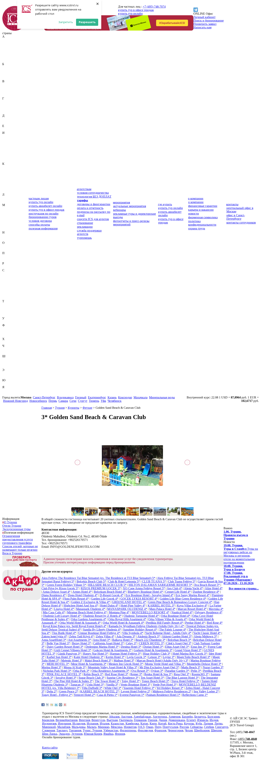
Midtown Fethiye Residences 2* (171, 691)
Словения (8, 297)
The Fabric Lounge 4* (172, 629)
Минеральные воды (162, 397)
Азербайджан (11, 46)
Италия (7, 160)
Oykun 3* (157, 670)
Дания (6, 119)
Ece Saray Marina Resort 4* (193, 595)
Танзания (8, 308)
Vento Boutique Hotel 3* (135, 684)
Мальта (7, 218)
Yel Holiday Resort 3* (169, 688)
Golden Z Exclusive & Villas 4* (90, 602)
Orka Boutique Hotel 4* (175, 615)
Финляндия (9, 332)
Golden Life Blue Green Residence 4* (183, 598)
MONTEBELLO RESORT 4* (150, 612)
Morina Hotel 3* (51, 667)
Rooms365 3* (200, 674)
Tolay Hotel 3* (131, 681)
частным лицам (38, 198)
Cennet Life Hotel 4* (178, 591)
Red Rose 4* (215, 622)
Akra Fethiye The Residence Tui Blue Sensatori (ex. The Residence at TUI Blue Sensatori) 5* (98, 578)
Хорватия (8, 342)
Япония (7, 394)
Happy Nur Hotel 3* (95, 653)
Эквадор (7, 373)
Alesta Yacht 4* (193, 588)
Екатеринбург (97, 397)
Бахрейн (7, 67)
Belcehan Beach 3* (179, 639)
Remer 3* (136, 674)
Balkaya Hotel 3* (122, 639)
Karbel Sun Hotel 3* (59, 657)
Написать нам (202, 27)
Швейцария (10, 359)
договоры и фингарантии (93, 204)
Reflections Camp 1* (195, 694)
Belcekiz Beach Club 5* (91, 581)
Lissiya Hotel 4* (64, 609)
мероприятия (121, 202)
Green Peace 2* (68, 691)
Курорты (73, 407)
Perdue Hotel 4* (195, 622)
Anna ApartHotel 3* (53, 639)
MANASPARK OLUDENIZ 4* (127, 609)
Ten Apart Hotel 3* (152, 677)
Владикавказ (65, 397)
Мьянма (7, 229)
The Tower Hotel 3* (107, 681)
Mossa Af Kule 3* (75, 667)
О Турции (10, 522)
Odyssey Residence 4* (208, 612)
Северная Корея (12, 277)
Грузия (6, 112)
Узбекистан (9, 321)
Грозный (80, 397)
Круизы (189, 723)
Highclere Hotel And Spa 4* (81, 605)
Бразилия (8, 77)
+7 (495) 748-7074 (154, 6)
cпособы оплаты (39, 224)
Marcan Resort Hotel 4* (192, 609)
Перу (5, 256)
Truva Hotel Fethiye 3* (185, 681)
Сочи (73, 400)
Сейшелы (8, 287)
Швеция (7, 363)
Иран (5, 150)
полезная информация (43, 228)
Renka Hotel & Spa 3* (158, 674)
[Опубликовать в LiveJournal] (47, 704)
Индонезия (9, 143)
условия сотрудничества (93, 192)
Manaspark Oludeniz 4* (90, 609)
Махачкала (141, 397)
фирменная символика (203, 217)
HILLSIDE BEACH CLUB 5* (107, 584)
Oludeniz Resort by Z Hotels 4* (102, 615)
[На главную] (14, 29)
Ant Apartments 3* (79, 639)
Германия (8, 105)
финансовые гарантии (202, 206)
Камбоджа (9, 170)
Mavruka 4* (216, 609)
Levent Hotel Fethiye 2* (135, 691)
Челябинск (115, 400)
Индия (6, 139)
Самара (63, 400)
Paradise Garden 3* (177, 670)
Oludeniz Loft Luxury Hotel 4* (62, 615)
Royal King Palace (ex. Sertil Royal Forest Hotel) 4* (74, 626)
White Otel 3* (112, 688)
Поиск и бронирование (208, 20)
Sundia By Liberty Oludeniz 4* (102, 629)
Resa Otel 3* (182, 674)
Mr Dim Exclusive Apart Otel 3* (159, 667)
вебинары (119, 210)
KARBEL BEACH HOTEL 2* (99, 691)
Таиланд (7, 304)
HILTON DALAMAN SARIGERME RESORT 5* (160, 584)
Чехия (6, 352)
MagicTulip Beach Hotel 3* (193, 657)
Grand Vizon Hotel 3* (188, 650)
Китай (6, 181)
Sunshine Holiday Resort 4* (140, 629)
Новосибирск (38, 400)
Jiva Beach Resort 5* (207, 584)
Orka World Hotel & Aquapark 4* (80, 622)
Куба (5, 187)
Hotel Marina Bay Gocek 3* (190, 653)
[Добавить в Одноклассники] (51, 704)
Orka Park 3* (81, 670)
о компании (195, 198)
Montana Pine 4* (119, 612)
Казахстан (8, 167)
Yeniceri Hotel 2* (84, 694)
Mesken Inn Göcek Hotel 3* (126, 664)
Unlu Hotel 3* (95, 684)
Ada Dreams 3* (125, 636)
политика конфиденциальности (202, 223)
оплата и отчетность (90, 208)
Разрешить (87, 22)
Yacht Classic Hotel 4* (207, 633)
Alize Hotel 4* (214, 588)
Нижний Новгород (15, 400)
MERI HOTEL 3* (58, 664)
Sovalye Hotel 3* (65, 677)
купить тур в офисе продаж (136, 10)
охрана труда (196, 228)
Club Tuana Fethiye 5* (182, 581)
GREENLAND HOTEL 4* (129, 602)
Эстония (7, 376)
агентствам (84, 189)
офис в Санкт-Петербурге (235, 217)
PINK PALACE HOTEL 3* (64, 674)
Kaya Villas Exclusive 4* (192, 605)
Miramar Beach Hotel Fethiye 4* (87, 612)
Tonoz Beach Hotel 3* (155, 681)
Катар (6, 174)
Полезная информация (18, 532)
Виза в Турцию (12, 553)
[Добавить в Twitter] (56, 704)
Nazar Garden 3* (213, 667)
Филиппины (10, 328)
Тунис (6, 311)
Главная (46, 407)
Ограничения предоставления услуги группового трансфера (17, 539)
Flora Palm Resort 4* (76, 598)
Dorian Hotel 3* (153, 646)
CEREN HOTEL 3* (151, 643)
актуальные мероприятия (129, 206)
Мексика (8, 225)
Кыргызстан (10, 191)
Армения (8, 60)
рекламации (85, 226)
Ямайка (7, 390)
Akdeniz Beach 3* (148, 636)
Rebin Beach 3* (93, 674)
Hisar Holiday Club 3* (156, 653)
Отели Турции (11, 525)
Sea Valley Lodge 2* (206, 691)
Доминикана (10, 122)
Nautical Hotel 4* (182, 612)
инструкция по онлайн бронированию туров (43, 215)
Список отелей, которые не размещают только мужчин (20, 548)
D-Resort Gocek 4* (111, 595)
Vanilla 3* (112, 684)
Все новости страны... (244, 588)
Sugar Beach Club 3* (92, 677)
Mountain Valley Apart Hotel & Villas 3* (112, 667)
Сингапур (8, 294)
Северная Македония (9, 282)
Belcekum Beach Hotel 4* (110, 591)
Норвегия (8, 239)
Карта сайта (50, 747)
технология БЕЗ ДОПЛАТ (94, 196)
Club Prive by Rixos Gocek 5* (60, 588)
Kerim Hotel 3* (115, 657)
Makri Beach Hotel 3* (98, 660)
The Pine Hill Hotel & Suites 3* (73, 681)
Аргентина (9, 57)
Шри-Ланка (10, 366)
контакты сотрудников (241, 222)
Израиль (7, 136)
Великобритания (13, 84)
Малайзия (8, 211)
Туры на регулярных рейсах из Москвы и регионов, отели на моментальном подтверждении (241, 554)
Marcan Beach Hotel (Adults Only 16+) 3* (162, 660)
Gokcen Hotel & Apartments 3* (112, 650)
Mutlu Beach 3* (191, 667)
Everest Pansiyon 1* (132, 694)
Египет (7, 129)
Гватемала (8, 101)
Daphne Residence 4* (206, 591)
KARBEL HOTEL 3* (161, 605)
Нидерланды (10, 235)
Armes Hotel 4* (82, 591)
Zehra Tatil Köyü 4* (81, 636)
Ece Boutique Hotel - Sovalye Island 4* (149, 595)
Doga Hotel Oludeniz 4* (83, 595)
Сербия (7, 290)
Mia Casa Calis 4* (54, 612)
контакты (232, 204)
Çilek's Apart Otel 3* (178, 643)
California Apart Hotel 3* (108, 643)
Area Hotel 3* (101, 639)
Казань (112, 397)
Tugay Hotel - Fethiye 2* (56, 694)
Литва (6, 201)
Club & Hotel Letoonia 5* (124, 581)
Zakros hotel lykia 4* (54, 636)
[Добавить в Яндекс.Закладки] (64, 704)
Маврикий (9, 208)
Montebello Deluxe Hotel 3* (204, 664)
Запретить (65, 22)
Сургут (82, 400)
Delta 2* (52, 691)
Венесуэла (9, 91)
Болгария (8, 74)
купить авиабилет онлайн (45, 206)
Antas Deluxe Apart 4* (57, 591)
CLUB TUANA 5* (154, 581)
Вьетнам (7, 95)
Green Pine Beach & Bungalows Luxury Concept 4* (180, 602)
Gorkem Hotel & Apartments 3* (153, 650)
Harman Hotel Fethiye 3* (125, 653)
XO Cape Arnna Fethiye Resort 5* (144, 588)
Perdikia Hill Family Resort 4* (164, 622)
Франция (8, 335)
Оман (6, 249)
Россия (6, 266)
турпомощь (84, 237)
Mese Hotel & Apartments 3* (88, 664)
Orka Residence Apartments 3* (110, 670)
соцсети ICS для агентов (93, 219)
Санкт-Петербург (44, 397)
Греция (6, 108)
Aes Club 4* (174, 588)
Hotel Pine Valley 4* (133, 605)
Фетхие (87, 407)
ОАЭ (5, 246)
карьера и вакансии (201, 209)
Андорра (8, 53)
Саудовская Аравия (15, 273)
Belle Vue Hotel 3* (58, 643)
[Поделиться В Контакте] (60, 704)
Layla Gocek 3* (136, 657)
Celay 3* (131, 643)
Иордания (8, 146)
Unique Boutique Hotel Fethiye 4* (99, 633)
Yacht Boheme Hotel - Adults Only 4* (168, 633)
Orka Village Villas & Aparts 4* (167, 619)
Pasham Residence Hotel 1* (163, 694)
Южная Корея (11, 383)
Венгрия (7, 88)
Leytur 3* (169, 657)
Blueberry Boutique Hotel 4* (145, 591)
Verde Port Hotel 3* (165, 684)
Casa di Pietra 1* (107, 694)
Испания (8, 156)
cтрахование (85, 223)
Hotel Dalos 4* (109, 605)
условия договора (40, 220)
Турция (7, 315)
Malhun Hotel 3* (124, 660)
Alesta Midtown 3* (205, 636)
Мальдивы (9, 215)
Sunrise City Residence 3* (123, 677)
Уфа (103, 400)
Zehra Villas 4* (105, 636)
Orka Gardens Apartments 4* (88, 619)
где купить (165, 204)
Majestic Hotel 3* (72, 660)
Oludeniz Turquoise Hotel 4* (141, 615)
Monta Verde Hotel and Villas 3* (165, 664)
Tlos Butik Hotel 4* (64, 633)
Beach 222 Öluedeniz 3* (150, 639)
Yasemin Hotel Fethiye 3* (139, 688)
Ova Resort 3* (140, 670)
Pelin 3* (196, 670)
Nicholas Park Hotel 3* (57, 670)
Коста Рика (9, 184)
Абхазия (7, 40)
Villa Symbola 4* (132, 633)
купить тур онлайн (130, 13)
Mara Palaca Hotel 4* (162, 609)
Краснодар (125, 397)
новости (193, 213)
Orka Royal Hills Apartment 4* (127, 619)
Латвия (7, 198)
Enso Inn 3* (198, 646)
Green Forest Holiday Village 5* (66, 584)
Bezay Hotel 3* (81, 643)
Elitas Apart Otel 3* (177, 646)
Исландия (8, 153)
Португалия (10, 260)
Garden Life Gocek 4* (104, 598)
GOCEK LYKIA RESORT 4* (139, 598)
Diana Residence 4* (53, 595)
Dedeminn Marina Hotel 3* (102, 646)
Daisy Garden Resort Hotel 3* (65, 646)
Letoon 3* (154, 657)
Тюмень (94, 400)
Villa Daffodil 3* (92, 688)
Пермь (53, 400)
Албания (8, 50)
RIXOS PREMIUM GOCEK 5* (101, 588)
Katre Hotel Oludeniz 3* (89, 657)
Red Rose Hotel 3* (116, 674)
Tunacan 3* (77, 684)
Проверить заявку (205, 24)
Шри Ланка (49, 733)
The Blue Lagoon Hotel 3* (182, 677)
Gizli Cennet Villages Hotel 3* (72, 650)
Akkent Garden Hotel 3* (177, 636)
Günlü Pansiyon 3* (69, 653)
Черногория (10, 349)
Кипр (5, 177)
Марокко (8, 222)
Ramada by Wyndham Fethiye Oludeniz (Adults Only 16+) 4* (146, 626)
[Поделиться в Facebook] (43, 704)
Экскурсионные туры (16, 529)
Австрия (7, 43)
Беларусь (8, 71)
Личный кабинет (204, 17)
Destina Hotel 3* (131, 646)
